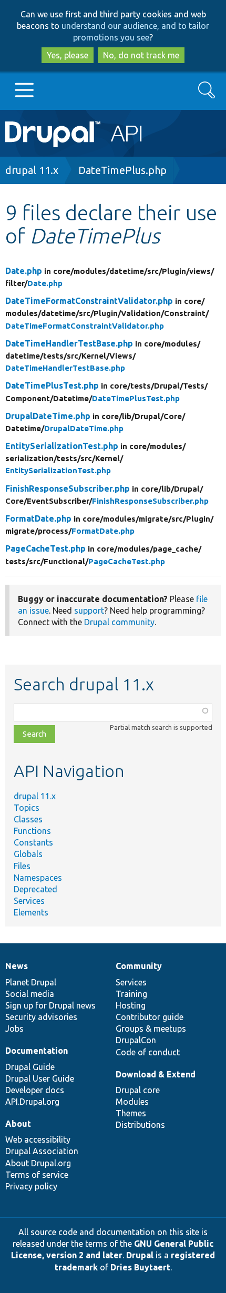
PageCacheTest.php (45, 548)
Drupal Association (41, 1151)
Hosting (131, 1005)
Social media (29, 994)
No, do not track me (141, 55)
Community (139, 966)
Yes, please (67, 55)
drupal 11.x (31, 170)
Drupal (139, 1255)
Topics (26, 807)
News (16, 966)
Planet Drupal (30, 982)
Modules (132, 1101)
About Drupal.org (38, 1163)
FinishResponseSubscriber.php (67, 488)
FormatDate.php (38, 518)
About (18, 1123)
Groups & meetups (151, 1028)
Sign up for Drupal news (50, 1005)
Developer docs (34, 1090)
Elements (31, 912)
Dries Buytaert (140, 1267)
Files (22, 866)
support (89, 610)
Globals (28, 854)
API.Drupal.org (32, 1101)
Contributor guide (149, 1017)
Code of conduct (148, 1052)
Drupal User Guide (39, 1078)
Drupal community (119, 622)
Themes (131, 1113)
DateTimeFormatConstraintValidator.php (89, 301)
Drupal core (138, 1090)
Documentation (36, 1050)
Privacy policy (31, 1186)
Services (29, 900)
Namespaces (38, 877)
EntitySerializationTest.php (61, 446)
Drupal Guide (30, 1067)
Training (131, 994)
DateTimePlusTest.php (52, 385)
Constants (33, 842)
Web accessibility (37, 1139)
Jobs (14, 1028)
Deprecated (35, 889)
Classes (28, 819)
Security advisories (41, 1017)
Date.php (23, 271)
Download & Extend (156, 1074)
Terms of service (36, 1174)
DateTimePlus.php (122, 170)
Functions (32, 831)
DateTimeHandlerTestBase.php (69, 343)
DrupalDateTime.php (47, 416)
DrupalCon (136, 1040)
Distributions (140, 1124)
